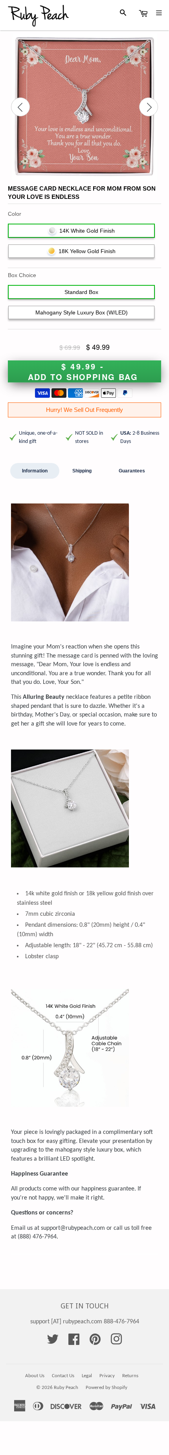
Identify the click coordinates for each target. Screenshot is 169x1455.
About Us (34, 1375)
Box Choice (22, 275)
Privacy (107, 1375)
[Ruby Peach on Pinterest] (95, 1342)
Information (35, 471)
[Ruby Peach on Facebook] (74, 1342)
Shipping (82, 471)
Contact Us (63, 1375)
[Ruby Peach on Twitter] (53, 1342)
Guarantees (132, 471)
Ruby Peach (66, 1387)
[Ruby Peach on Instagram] (116, 1342)
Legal (87, 1375)
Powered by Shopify (106, 1387)
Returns (130, 1375)
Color (14, 214)
